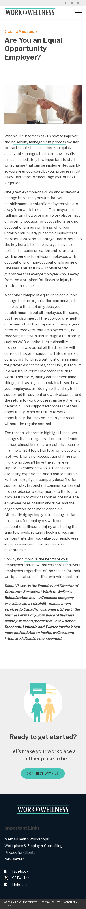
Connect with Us (43, 773)
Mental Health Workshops (26, 839)
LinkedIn (29, 627)
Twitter (51, 627)
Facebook (12, 627)
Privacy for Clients (19, 853)
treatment (47, 359)
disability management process (39, 142)
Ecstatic (9, 905)
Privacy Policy (51, 902)
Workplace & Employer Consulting (33, 846)
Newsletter (14, 859)
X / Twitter (20, 878)
